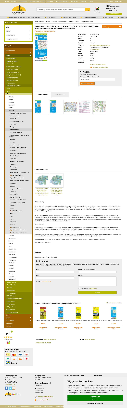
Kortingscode (37, 406)
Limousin (12, 142)
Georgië (11, 235)
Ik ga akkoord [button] (95, 396)
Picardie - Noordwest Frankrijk (18, 113)
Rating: (38, 281)
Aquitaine (12, 139)
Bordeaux (12, 213)
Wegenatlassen (11, 307)
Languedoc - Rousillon (16, 189)
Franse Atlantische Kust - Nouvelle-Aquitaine (19, 135)
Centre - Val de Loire (15, 197)
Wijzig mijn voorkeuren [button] (95, 403)
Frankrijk (11, 110)
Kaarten (8, 55)
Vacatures (83, 1)
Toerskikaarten (11, 83)
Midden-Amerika (11, 282)
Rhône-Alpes (13, 167)
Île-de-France (13, 150)
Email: (37, 275)
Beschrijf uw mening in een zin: (87, 269)
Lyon (11, 216)
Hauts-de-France (14, 116)
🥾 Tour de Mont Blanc (16, 175)
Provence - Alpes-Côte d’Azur (18, 200)
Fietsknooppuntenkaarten (14, 66)
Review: (80, 275)
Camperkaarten (11, 58)
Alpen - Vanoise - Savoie (17, 178)
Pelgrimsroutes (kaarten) (14, 75)
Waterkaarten (11, 304)
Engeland (11, 105)
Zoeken (87, 9)
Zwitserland (12, 279)
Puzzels (8, 318)
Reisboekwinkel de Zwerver (43, 342)
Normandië (13, 124)
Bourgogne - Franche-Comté (18, 153)
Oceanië (9, 287)
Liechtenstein (12, 249)
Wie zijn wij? (74, 1)
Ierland (11, 243)
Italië (10, 246)
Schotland (12, 271)
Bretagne (12, 127)
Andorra (11, 97)
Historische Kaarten (12, 69)
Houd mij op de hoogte (87, 83)
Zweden (11, 276)
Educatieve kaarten (12, 61)
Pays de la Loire (14, 129)
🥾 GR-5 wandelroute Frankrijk (18, 230)
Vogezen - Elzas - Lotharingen (18, 147)
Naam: (38, 269)
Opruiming (8, 315)
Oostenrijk (12, 263)
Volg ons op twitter (90, 339)
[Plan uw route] (13, 388)
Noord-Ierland (13, 257)
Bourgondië (13, 158)
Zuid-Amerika (11, 290)
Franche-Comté (14, 156)
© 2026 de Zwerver (10, 406)
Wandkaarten (9, 323)
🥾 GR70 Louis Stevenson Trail (18, 233)
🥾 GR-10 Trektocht (15, 227)
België (11, 99)
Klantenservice (23, 1)
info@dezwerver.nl (10, 384)
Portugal (11, 265)
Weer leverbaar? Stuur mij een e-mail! (89, 77)
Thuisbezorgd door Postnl (44, 399)
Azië (8, 91)
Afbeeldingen (43, 94)
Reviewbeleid (60, 406)
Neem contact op (114, 13)
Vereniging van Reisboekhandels (45, 396)
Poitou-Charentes (15, 145)
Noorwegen (12, 260)
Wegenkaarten (11, 309)
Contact (91, 1)
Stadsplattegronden (12, 80)
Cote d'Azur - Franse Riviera (17, 202)
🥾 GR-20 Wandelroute (16, 211)
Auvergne (12, 164)
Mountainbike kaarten (13, 72)
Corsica (12, 208)
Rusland (11, 268)
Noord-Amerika (11, 285)
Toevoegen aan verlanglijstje (100, 67)
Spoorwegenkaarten (12, 77)
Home (7, 1)
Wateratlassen (11, 301)
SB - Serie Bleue (94, 49)
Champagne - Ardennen (16, 121)
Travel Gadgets (10, 320)
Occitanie (12, 186)
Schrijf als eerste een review (97, 64)
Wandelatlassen (11, 293)
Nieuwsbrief (50, 1)
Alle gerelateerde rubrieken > (114, 303)
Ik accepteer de (89, 288)
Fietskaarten (10, 64)
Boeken (8, 53)
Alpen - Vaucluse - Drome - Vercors (19, 180)
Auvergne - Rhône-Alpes (17, 161)
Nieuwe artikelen (10, 50)
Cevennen (13, 191)
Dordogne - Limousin (16, 132)
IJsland (11, 241)
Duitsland (11, 102)
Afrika (8, 88)
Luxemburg (12, 252)
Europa (9, 94)
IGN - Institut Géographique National (100, 45)
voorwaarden (93, 288)
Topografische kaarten (13, 86)
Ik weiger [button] (95, 400)
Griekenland (12, 238)
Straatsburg (13, 221)
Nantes (12, 219)
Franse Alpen (13, 169)
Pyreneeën (13, 183)
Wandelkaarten (11, 296)
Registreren (118, 1)
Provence (12, 205)
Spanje (11, 274)
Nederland (12, 254)
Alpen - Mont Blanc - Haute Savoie (19, 172)
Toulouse (12, 224)
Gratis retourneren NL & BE (37, 1)
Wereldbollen (9, 326)
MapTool (13, 1)
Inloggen (110, 1)
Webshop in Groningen (62, 1)
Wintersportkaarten (12, 312)
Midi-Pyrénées (14, 194)
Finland (11, 107)
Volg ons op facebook (50, 339)
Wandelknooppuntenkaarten (15, 298)
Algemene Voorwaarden (25, 406)
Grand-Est (13, 118)
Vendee (71, 21)
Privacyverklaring (48, 406)
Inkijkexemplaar (60, 94)
